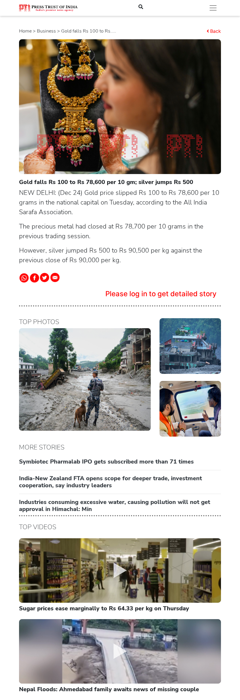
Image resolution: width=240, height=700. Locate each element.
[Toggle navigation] (213, 7)
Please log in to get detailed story (161, 293)
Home (25, 31)
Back (215, 31)
